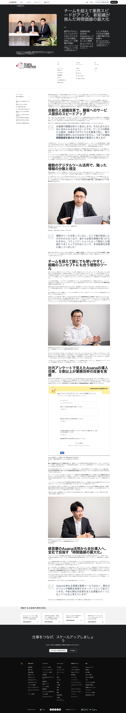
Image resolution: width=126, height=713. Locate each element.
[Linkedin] (53, 710)
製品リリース (45, 683)
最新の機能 (30, 672)
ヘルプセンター (74, 667)
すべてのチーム (60, 700)
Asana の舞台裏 (89, 677)
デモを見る (72, 650)
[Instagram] (55, 710)
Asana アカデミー (75, 672)
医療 (58, 682)
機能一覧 (30, 669)
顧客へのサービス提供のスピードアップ (23, 102)
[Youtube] (60, 710)
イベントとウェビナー (76, 682)
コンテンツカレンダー (47, 669)
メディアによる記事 (90, 682)
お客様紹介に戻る (20, 5)
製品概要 (30, 667)
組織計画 (44, 681)
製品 (22, 2)
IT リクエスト (60, 72)
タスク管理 (45, 694)
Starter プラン (31, 677)
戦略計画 (44, 689)
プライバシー (89, 689)
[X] (51, 710)
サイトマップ (74, 696)
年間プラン (59, 70)
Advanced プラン (32, 679)
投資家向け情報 (89, 684)
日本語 (43, 709)
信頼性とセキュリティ (91, 687)
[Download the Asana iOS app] (85, 709)
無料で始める (114, 2)
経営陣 (87, 669)
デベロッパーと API (76, 691)
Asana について (89, 667)
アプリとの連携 (31, 684)
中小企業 (59, 667)
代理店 (58, 697)
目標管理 (44, 674)
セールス (59, 679)
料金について (47, 2)
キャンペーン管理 (46, 667)
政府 (58, 687)
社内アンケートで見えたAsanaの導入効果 (22, 115)
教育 (58, 689)
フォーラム (73, 677)
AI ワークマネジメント (33, 687)
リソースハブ (74, 679)
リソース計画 (45, 686)
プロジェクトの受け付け (48, 691)
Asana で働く (89, 674)
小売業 (58, 684)
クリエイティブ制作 (47, 672)
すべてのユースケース (47, 696)
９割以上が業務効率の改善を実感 (22, 117)
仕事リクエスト (60, 82)
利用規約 (67, 709)
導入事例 (88, 672)
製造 (58, 692)
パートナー (73, 694)
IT (57, 674)
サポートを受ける (75, 669)
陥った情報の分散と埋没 (21, 106)
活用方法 (28, 2)
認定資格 (73, 674)
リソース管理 (31, 694)
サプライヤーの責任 (90, 692)
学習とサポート (37, 2)
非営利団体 (59, 695)
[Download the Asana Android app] (93, 709)
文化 (87, 679)
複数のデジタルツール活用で (21, 104)
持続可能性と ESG (90, 695)
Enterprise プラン (32, 682)
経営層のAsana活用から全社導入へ (22, 121)
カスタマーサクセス (76, 689)
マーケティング (60, 669)
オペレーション (60, 672)
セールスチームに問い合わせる (102, 2)
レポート (59, 77)
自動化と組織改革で (20, 96)
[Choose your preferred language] (87, 2)
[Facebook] (58, 710)
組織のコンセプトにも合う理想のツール (22, 112)
